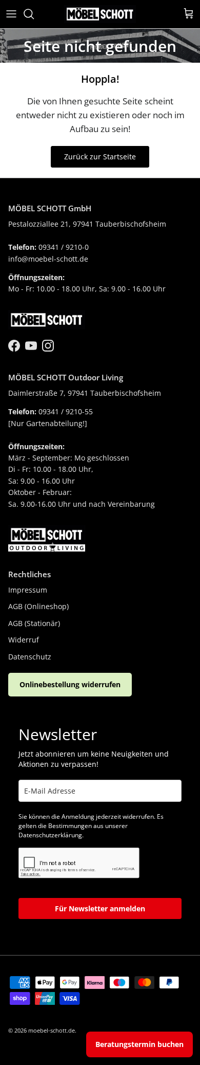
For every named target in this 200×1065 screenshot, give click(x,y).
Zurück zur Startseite (100, 156)
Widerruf (23, 640)
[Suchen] (34, 14)
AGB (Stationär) (34, 623)
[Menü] (11, 14)
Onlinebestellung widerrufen (70, 684)
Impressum (27, 590)
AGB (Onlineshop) (38, 606)
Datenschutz (29, 657)
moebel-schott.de (51, 1030)
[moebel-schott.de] (100, 14)
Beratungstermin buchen (139, 1044)
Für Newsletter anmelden (100, 908)
